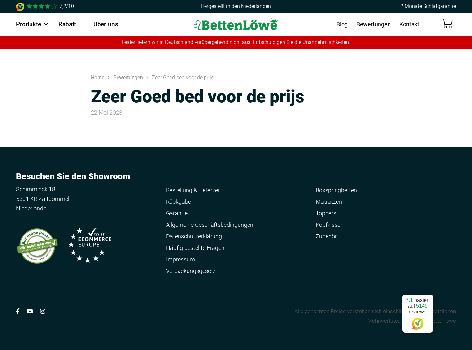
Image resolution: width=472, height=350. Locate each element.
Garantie (177, 213)
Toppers (326, 213)
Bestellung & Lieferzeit (193, 190)
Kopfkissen (330, 224)
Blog (342, 24)
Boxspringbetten (336, 190)
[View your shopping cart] (447, 23)
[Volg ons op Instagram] (42, 311)
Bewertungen (373, 24)
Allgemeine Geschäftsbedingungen (209, 224)
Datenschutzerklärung (194, 236)
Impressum (180, 259)
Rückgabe (178, 201)
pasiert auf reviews (418, 305)
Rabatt (67, 24)
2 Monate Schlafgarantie (428, 6)
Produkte (28, 24)
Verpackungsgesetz (191, 271)
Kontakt (409, 24)
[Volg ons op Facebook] (18, 311)
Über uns (105, 24)
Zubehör (326, 236)
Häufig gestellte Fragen (195, 247)
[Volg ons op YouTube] (30, 311)
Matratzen (329, 201)
